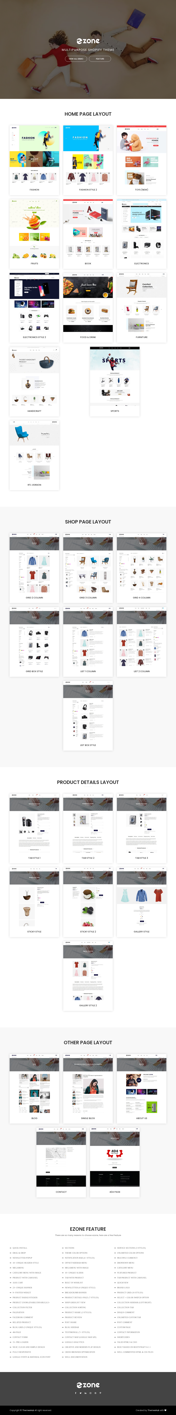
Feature (100, 58)
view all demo (76, 58)
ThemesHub (28, 1410)
